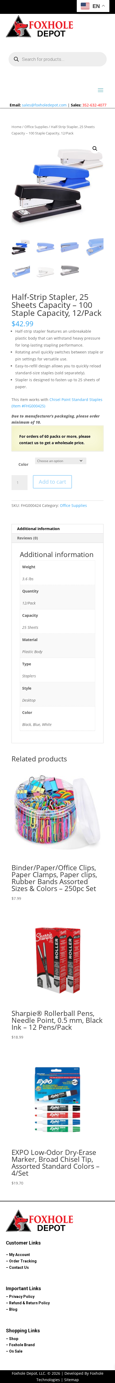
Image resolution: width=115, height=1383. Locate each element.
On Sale (15, 1351)
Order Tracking (23, 1261)
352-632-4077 (94, 105)
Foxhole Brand (22, 1345)
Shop (13, 1339)
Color (23, 464)
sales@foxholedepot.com (44, 105)
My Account (19, 1255)
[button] (95, 148)
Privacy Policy (21, 1296)
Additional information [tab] (38, 528)
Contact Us (19, 1267)
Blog (13, 1309)
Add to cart (52, 481)
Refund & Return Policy (29, 1303)
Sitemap (71, 1379)
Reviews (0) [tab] (27, 538)
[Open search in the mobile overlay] (57, 59)
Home (16, 126)
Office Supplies (36, 126)
